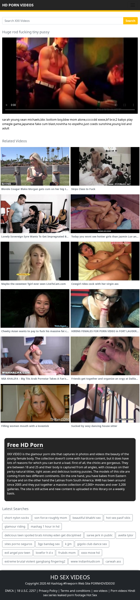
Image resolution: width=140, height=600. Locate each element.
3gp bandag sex (49, 544)
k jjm (68, 544)
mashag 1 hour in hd (45, 526)
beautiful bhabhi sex (87, 518)
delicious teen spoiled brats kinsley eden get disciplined (43, 535)
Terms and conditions (75, 591)
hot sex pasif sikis (118, 518)
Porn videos (119, 591)
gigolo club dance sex (92, 544)
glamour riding (15, 526)
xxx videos (101, 591)
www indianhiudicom (85, 561)
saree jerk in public (100, 535)
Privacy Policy (48, 591)
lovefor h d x (44, 553)
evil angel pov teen (17, 553)
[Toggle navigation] (133, 5)
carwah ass (113, 561)
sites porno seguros (18, 544)
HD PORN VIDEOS (18, 5)
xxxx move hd (90, 553)
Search (130, 21)
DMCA (9, 591)
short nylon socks (17, 518)
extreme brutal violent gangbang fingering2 (35, 561)
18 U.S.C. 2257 (26, 591)
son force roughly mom (50, 518)
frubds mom (67, 553)
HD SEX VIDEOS (70, 577)
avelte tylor (125, 535)
